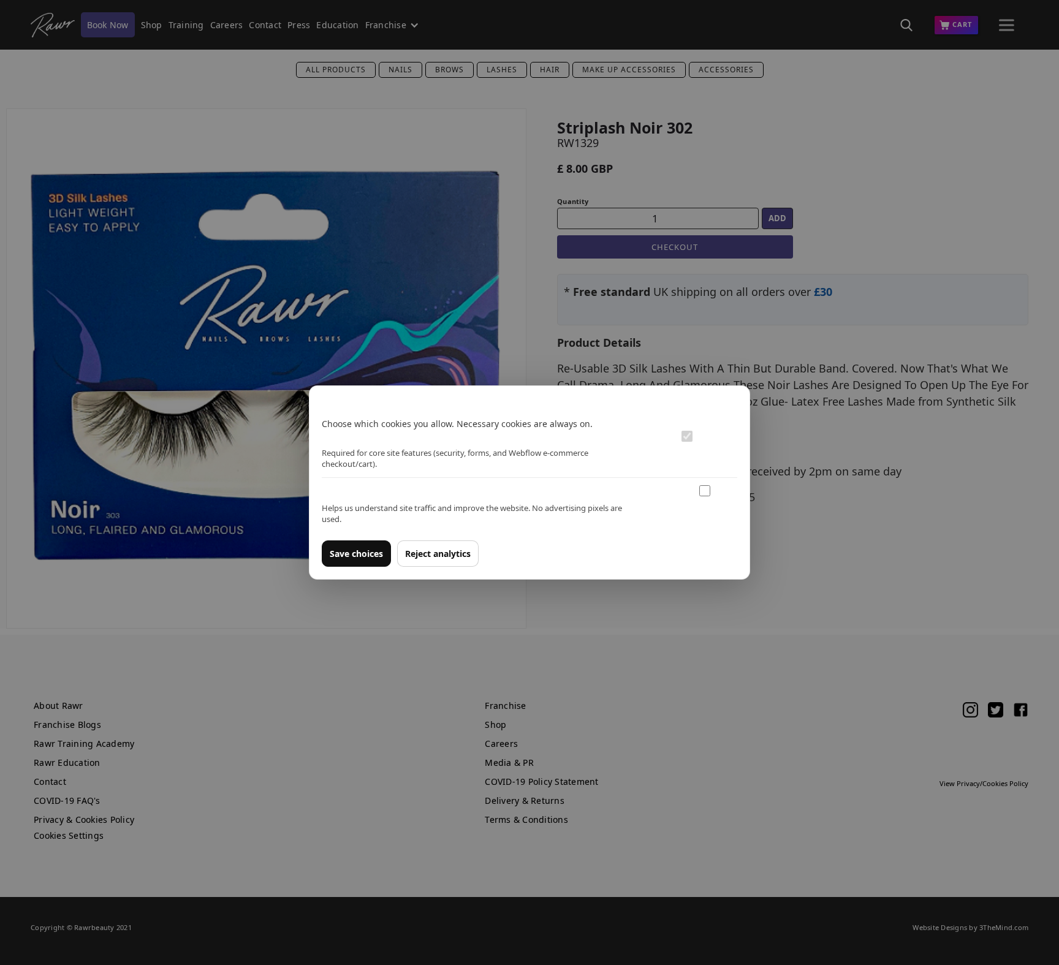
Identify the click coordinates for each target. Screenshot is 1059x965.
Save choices (356, 553)
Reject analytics (438, 553)
